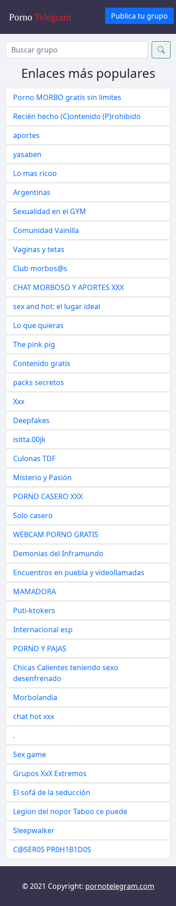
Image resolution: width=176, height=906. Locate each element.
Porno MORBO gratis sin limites (67, 97)
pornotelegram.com (119, 886)
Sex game (29, 754)
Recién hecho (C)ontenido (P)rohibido (77, 116)
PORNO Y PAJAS (39, 648)
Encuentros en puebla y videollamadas (78, 572)
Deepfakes (31, 420)
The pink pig (34, 344)
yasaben (27, 154)
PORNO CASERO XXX (48, 496)
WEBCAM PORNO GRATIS (55, 534)
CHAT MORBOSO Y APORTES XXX (68, 287)
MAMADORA (34, 591)
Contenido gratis (41, 363)
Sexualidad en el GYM (49, 211)
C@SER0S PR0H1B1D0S (52, 849)
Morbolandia (35, 697)
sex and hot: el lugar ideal (56, 306)
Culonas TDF (34, 458)
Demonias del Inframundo (58, 553)
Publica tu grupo (139, 16)
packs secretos (38, 382)
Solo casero (33, 515)
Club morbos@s (40, 268)
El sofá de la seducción (51, 792)
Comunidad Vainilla (46, 230)
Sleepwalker (34, 830)
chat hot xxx (33, 716)
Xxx (18, 401)
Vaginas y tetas (39, 249)
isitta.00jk (29, 439)
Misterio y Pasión (42, 477)
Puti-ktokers (34, 610)
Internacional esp (43, 629)
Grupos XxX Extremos (50, 773)
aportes (26, 135)
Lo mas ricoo (35, 173)
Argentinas (32, 192)
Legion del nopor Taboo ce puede (70, 811)
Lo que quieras (38, 325)
